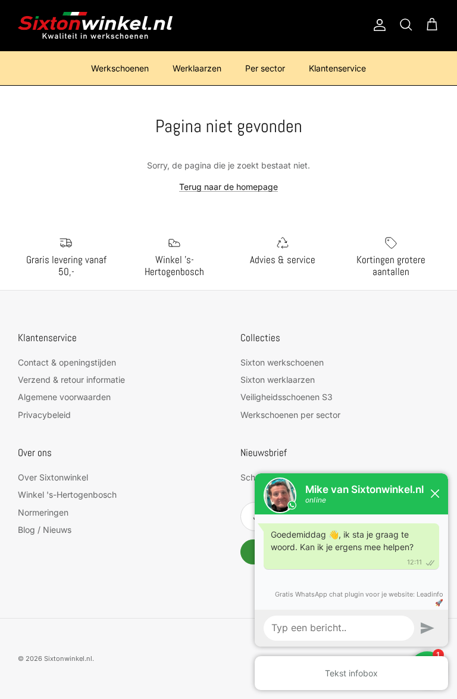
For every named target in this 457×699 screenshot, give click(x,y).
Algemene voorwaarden (64, 397)
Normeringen (43, 512)
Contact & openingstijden (67, 362)
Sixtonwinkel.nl (68, 658)
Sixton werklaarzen (277, 380)
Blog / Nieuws (44, 530)
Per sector (265, 68)
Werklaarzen (197, 68)
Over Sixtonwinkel (53, 477)
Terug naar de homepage (228, 187)
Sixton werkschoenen (282, 362)
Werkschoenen (120, 68)
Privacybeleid (44, 415)
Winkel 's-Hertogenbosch (67, 494)
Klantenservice (337, 68)
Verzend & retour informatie (71, 380)
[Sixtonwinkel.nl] (95, 25)
